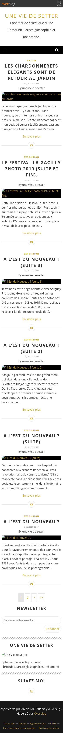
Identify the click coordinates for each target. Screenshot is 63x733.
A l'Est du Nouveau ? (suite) (32, 439)
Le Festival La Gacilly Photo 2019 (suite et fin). (31, 168)
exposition (31, 157)
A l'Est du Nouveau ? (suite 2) (32, 348)
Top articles (9, 723)
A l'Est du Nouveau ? (32, 521)
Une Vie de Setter (31, 15)
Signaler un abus (38, 723)
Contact (22, 723)
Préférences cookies (49, 728)
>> (41, 598)
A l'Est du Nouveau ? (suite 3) (32, 262)
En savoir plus (31, 136)
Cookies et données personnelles (19, 728)
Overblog (40, 713)
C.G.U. (53, 723)
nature (31, 60)
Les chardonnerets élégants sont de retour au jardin (31, 72)
